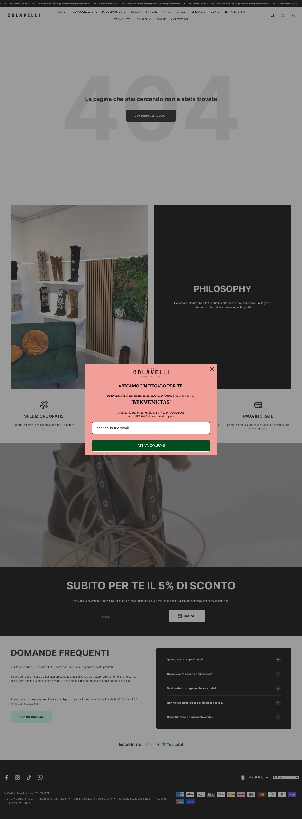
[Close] (212, 369)
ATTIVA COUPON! (151, 445)
